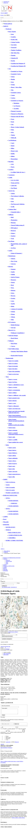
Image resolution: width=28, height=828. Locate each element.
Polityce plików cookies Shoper (18, 817)
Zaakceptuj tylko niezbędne (6, 764)
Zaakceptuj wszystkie (5, 766)
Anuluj (2, 826)
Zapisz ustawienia (8, 826)
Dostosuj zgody (16, 764)
